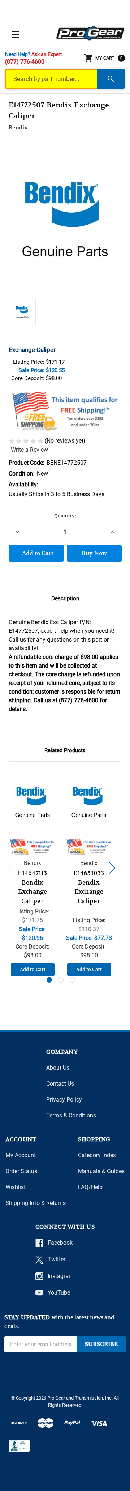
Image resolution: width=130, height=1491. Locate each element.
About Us (57, 1067)
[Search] (111, 79)
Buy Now (94, 553)
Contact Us (60, 1083)
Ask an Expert (46, 54)
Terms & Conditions (71, 1115)
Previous (10, 868)
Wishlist (15, 1187)
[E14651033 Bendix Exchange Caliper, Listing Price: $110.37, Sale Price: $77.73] (89, 801)
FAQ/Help (90, 1187)
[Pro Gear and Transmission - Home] (90, 33)
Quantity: (65, 516)
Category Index (97, 1155)
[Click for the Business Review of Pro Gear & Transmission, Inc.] (19, 1446)
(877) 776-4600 (24, 61)
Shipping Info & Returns (35, 1203)
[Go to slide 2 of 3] (61, 980)
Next (111, 868)
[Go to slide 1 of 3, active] (49, 980)
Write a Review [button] (29, 449)
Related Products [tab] (65, 750)
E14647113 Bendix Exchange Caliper (32, 887)
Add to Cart (33, 969)
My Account (20, 1155)
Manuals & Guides (101, 1171)
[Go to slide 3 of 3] (72, 980)
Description (65, 598)
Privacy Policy (64, 1099)
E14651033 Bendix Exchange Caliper (88, 887)
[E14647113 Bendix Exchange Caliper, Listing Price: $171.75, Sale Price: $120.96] (32, 801)
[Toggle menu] (15, 34)
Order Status (21, 1171)
